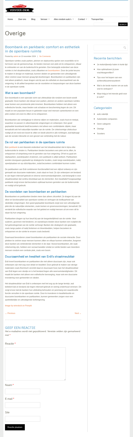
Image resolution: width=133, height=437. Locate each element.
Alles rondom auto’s (62, 19)
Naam (9, 385)
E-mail (9, 398)
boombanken (54, 70)
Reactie (10, 343)
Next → (78, 313)
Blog (33, 19)
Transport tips (97, 19)
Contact (81, 19)
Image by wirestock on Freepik (18, 306)
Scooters (101, 133)
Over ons (22, 19)
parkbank (13, 147)
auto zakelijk (102, 114)
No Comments (45, 56)
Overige (100, 129)
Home (10, 19)
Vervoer (44, 19)
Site (7, 412)
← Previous (10, 313)
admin (15, 56)
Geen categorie (104, 124)
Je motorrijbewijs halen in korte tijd (112, 64)
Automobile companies (107, 119)
